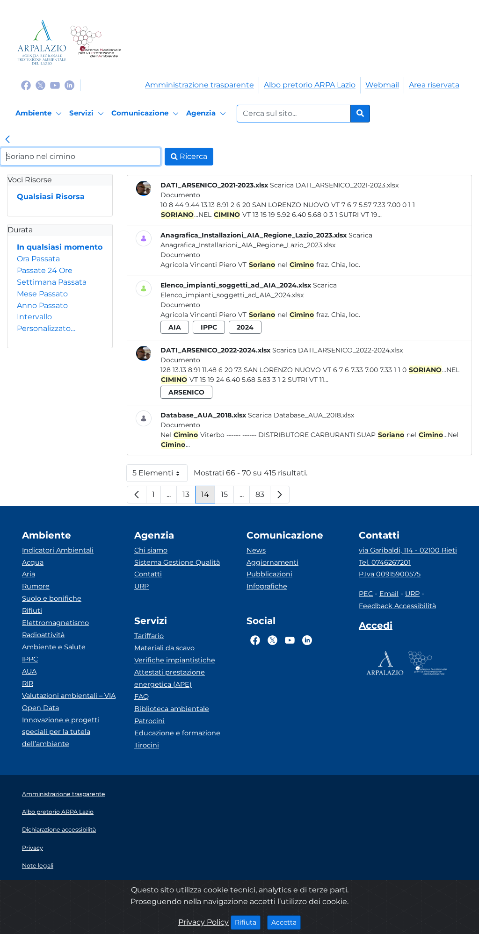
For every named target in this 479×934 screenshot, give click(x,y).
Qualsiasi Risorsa (51, 196)
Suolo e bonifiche (51, 598)
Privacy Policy (203, 922)
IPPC (30, 659)
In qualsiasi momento (59, 247)
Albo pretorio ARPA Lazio (310, 84)
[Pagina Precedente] (136, 494)
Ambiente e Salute (54, 647)
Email (389, 593)
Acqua (33, 562)
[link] (7, 140)
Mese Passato (42, 293)
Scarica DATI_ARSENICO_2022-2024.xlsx (337, 350)
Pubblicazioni (269, 574)
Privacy (32, 847)
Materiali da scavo (164, 648)
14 (208, 496)
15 (227, 496)
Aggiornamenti (272, 562)
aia (174, 327)
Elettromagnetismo (55, 622)
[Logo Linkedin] (69, 85)
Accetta (286, 922)
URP (141, 586)
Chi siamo (150, 550)
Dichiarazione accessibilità (59, 829)
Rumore (36, 586)
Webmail (382, 84)
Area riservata (434, 84)
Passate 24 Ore (45, 270)
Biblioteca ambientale (171, 708)
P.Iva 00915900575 (390, 574)
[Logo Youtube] (55, 85)
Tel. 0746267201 (385, 562)
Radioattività (43, 635)
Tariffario (149, 636)
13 (189, 496)
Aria (28, 574)
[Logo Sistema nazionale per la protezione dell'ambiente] (96, 42)
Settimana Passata (52, 282)
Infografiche (267, 586)
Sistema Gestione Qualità (177, 562)
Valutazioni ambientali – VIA (69, 695)
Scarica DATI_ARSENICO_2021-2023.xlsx (334, 185)
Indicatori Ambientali (58, 550)
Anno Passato (42, 305)
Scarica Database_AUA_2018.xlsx (301, 415)
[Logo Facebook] (26, 85)
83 (262, 496)
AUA (29, 671)
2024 (245, 327)
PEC (366, 593)
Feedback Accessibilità (397, 606)
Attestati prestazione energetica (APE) (169, 678)
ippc (209, 327)
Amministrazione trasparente (199, 84)
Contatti (148, 574)
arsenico (186, 392)
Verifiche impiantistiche (174, 660)
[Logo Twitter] (40, 85)
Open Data (40, 708)
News (256, 550)
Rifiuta (248, 922)
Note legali (37, 865)
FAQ (141, 696)
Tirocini (146, 745)
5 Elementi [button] (160, 475)
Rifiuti (32, 610)
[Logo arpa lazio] (42, 42)
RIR (27, 683)
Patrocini (149, 721)
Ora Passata (38, 258)
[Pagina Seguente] (280, 494)
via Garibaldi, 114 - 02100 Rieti (408, 550)
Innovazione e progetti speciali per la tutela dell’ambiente (60, 732)
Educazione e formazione (177, 733)
